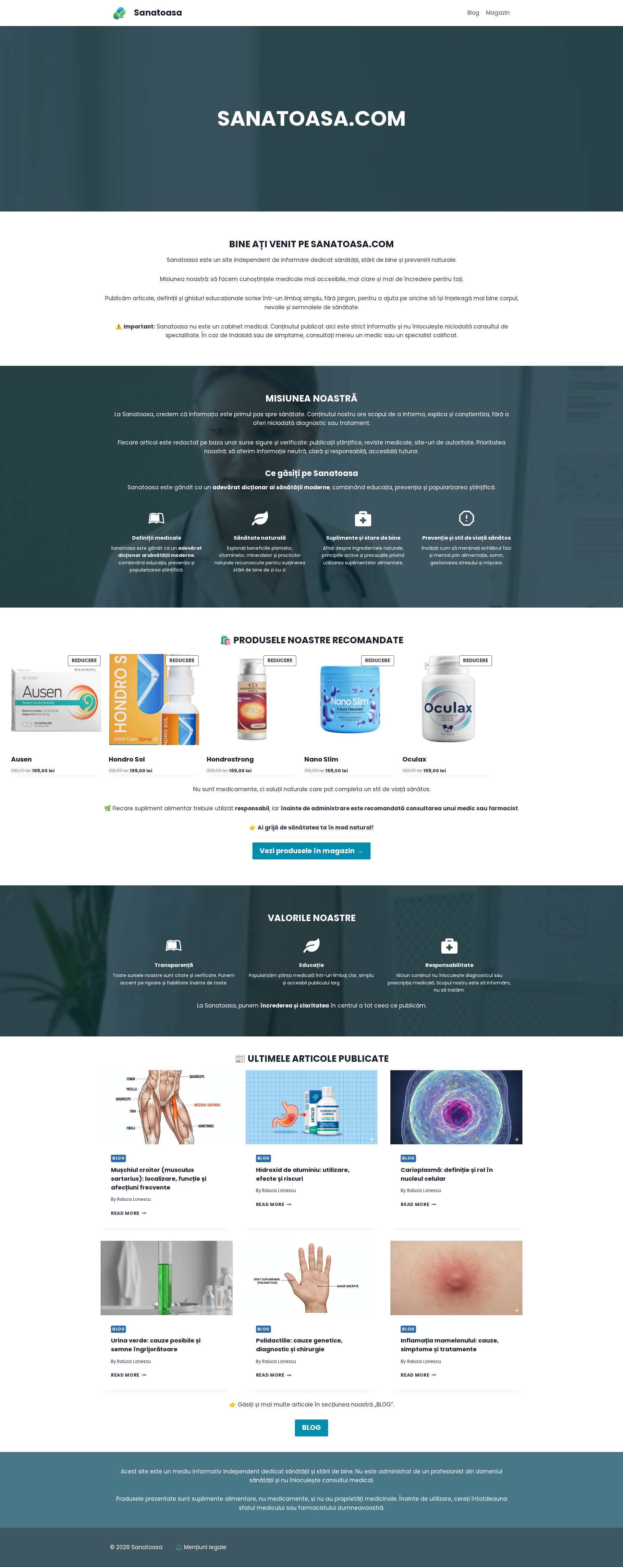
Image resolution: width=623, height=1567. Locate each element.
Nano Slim (321, 759)
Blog (473, 13)
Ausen (21, 759)
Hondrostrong (230, 759)
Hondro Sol (127, 759)
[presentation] (167, 1107)
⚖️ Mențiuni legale (201, 1547)
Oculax (414, 759)
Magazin (498, 13)
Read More (128, 1213)
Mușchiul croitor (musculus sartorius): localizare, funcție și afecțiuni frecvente (158, 1178)
